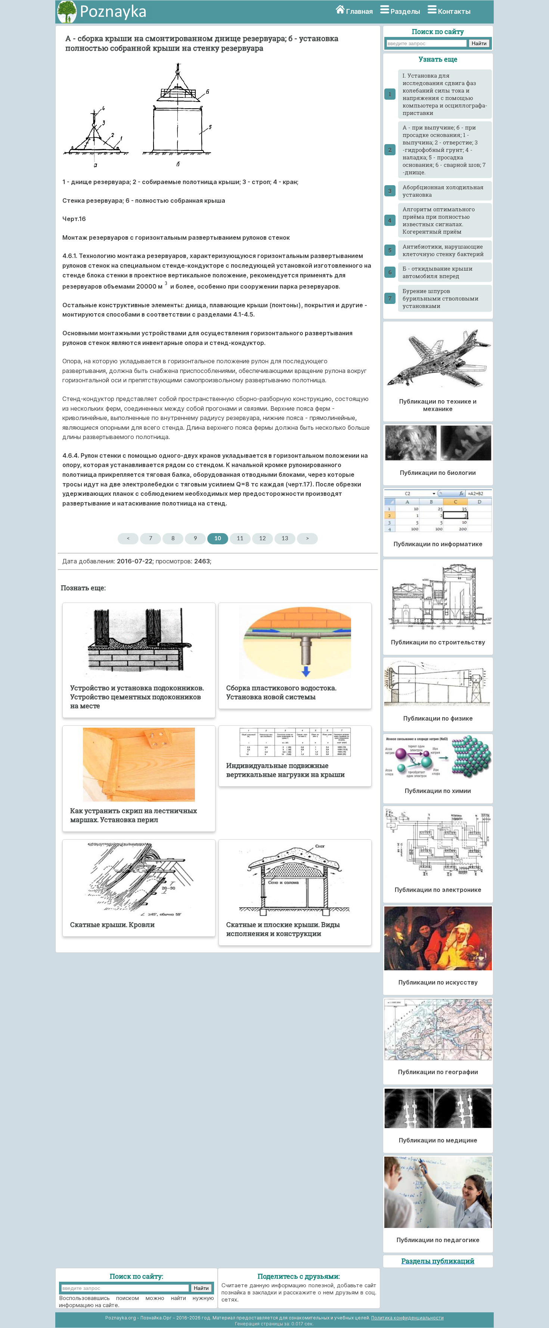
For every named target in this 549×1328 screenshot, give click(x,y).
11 (240, 538)
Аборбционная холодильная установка (443, 190)
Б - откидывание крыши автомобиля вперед (437, 272)
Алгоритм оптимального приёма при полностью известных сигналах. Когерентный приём (439, 220)
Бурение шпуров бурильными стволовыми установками (440, 298)
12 (262, 538)
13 (285, 538)
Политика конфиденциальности (407, 1318)
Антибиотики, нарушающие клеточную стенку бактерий (443, 250)
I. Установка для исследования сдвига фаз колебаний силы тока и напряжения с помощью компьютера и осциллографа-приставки (445, 94)
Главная (359, 11)
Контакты (454, 11)
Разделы (405, 11)
